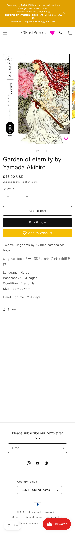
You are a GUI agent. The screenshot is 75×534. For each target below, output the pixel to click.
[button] (5, 32)
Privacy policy (54, 517)
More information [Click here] (33, 11)
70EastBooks (35, 512)
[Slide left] (28, 151)
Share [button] (12, 309)
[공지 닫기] (64, 13)
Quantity (8, 188)
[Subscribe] (62, 448)
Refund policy (34, 517)
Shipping (7, 182)
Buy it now (37, 222)
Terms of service (28, 523)
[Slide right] (46, 151)
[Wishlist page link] (52, 32)
